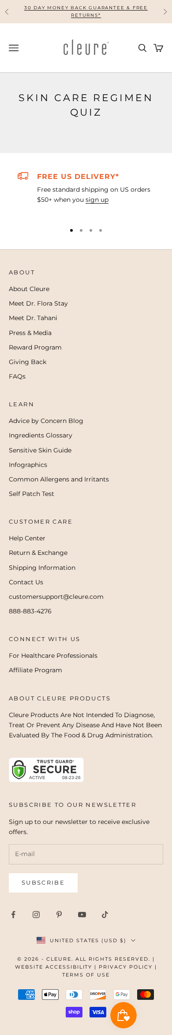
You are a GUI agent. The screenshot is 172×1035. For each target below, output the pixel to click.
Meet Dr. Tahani (33, 318)
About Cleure (29, 289)
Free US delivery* (78, 176)
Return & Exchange (38, 553)
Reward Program (35, 347)
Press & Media (30, 333)
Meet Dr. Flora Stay (38, 303)
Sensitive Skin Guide (40, 450)
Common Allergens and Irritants (59, 479)
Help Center (27, 538)
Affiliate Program (35, 670)
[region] (86, 193)
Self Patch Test (31, 494)
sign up (97, 200)
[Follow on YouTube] (82, 914)
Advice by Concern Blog (46, 421)
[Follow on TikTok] (105, 914)
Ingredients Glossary (40, 435)
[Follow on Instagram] (36, 914)
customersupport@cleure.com (56, 597)
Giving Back (27, 362)
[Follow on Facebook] (13, 914)
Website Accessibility (54, 967)
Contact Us (26, 582)
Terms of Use (86, 975)
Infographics (28, 465)
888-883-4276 (30, 611)
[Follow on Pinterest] (59, 914)
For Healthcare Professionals (53, 656)
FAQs (17, 376)
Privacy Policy (126, 967)
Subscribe (43, 882)
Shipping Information (42, 568)
